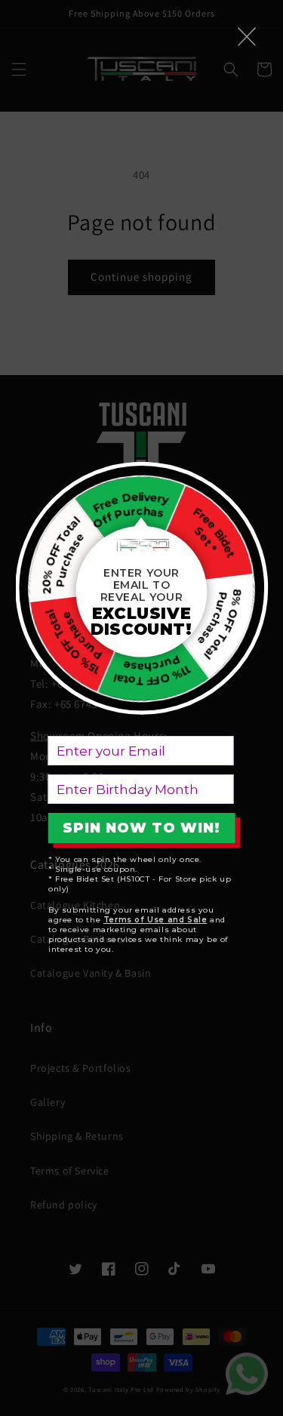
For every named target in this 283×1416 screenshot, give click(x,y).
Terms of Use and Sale (155, 920)
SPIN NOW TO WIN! (141, 828)
